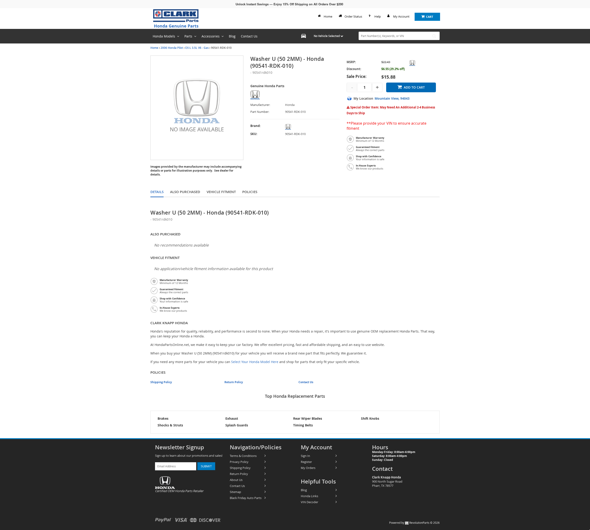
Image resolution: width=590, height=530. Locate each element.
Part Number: (259, 112)
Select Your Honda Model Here (254, 362)
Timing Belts (303, 425)
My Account (401, 16)
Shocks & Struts (170, 425)
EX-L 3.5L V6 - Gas (197, 48)
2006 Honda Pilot (172, 48)
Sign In (305, 456)
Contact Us (305, 382)
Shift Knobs (370, 418)
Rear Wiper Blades (307, 418)
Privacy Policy (239, 462)
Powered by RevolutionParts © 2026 (414, 522)
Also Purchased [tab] (185, 191)
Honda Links (309, 496)
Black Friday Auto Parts (245, 498)
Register (306, 462)
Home (328, 16)
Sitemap (235, 492)
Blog (304, 490)
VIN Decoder (309, 502)
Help (377, 16)
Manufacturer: (260, 105)
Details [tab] (157, 191)
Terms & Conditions (243, 456)
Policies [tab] (249, 191)
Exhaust (231, 418)
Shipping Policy (161, 382)
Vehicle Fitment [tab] (221, 191)
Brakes (163, 418)
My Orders (308, 468)
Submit (206, 466)
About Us (236, 480)
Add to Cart (414, 87)
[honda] (295, 127)
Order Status (353, 16)
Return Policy (233, 382)
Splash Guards (236, 425)
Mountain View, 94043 (392, 98)
